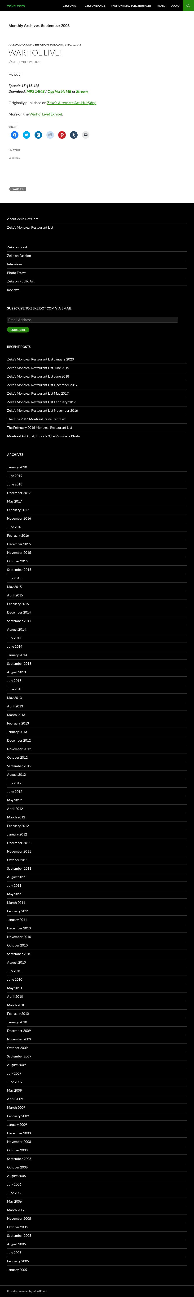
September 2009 (19, 1056)
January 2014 (17, 655)
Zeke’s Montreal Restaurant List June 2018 (38, 376)
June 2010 (14, 979)
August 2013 (16, 672)
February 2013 (18, 723)
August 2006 (16, 1176)
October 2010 (17, 945)
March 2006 (16, 1210)
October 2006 (17, 1167)
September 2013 (19, 663)
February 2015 (18, 604)
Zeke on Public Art (21, 281)
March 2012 (16, 817)
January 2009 (17, 1124)
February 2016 (18, 535)
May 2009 (14, 1090)
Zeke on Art (71, 5)
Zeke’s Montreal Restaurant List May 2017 (38, 393)
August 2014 (16, 629)
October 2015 (17, 561)
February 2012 (18, 826)
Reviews (13, 290)
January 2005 (17, 1270)
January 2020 (17, 467)
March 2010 (16, 1005)
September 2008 (19, 1159)
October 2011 (17, 860)
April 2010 (15, 996)
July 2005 (14, 1253)
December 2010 (19, 928)
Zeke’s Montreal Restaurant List (30, 227)
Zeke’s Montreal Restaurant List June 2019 (38, 368)
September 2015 (19, 570)
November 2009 (19, 1039)
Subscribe (18, 330)
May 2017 (14, 501)
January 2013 (17, 732)
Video (161, 5)
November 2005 (19, 1218)
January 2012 (17, 834)
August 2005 (16, 1244)
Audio (175, 5)
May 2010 (14, 988)
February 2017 (18, 510)
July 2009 (14, 1073)
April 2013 (15, 706)
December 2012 (19, 740)
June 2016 (14, 527)
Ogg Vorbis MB (59, 91)
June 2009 (14, 1082)
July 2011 (14, 885)
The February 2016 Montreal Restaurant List (39, 427)
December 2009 (19, 1031)
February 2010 (18, 1013)
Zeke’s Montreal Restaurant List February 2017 (41, 402)
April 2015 (15, 595)
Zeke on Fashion (19, 256)
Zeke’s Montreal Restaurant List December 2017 (42, 385)
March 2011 (16, 902)
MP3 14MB (35, 91)
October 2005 (17, 1227)
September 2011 (19, 868)
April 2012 (15, 809)
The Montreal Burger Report (131, 5)
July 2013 (14, 681)
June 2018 (14, 484)
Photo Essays (16, 273)
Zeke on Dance (95, 5)
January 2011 (17, 920)
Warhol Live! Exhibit (45, 114)
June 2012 (14, 791)
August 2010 (16, 962)
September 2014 (19, 621)
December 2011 (19, 843)
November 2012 (19, 749)
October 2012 (17, 757)
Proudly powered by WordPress (27, 1291)
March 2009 (16, 1107)
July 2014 (14, 638)
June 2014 (14, 646)
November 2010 (19, 937)
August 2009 (16, 1065)
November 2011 (19, 851)
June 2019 (14, 476)
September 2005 (19, 1235)
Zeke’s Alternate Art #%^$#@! (71, 102)
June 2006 (14, 1193)
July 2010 (14, 971)
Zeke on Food (17, 247)
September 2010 (19, 954)
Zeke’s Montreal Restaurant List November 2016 (42, 410)
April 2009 (15, 1099)
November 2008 (19, 1142)
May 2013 (14, 698)
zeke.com (16, 5)
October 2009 (17, 1048)
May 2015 (14, 587)
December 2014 (19, 612)
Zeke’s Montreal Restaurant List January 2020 (40, 359)
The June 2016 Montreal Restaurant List (36, 419)
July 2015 (14, 578)
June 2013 (14, 689)
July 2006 (14, 1184)
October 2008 (17, 1150)
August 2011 (16, 877)
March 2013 (16, 715)
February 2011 (18, 911)
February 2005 (18, 1261)
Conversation (37, 44)
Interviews (14, 264)
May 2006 (14, 1201)
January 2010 (17, 1022)
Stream (82, 91)
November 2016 (19, 518)
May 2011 (14, 894)
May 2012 (14, 800)
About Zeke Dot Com (22, 219)
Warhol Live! (35, 52)
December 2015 (19, 544)
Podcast (56, 44)
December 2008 (19, 1133)
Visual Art (73, 44)
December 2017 (19, 493)
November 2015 (19, 552)
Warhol (18, 188)
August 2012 (16, 774)
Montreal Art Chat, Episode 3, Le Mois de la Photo (43, 436)
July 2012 (14, 783)
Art (11, 44)
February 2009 (18, 1116)
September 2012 (19, 766)
